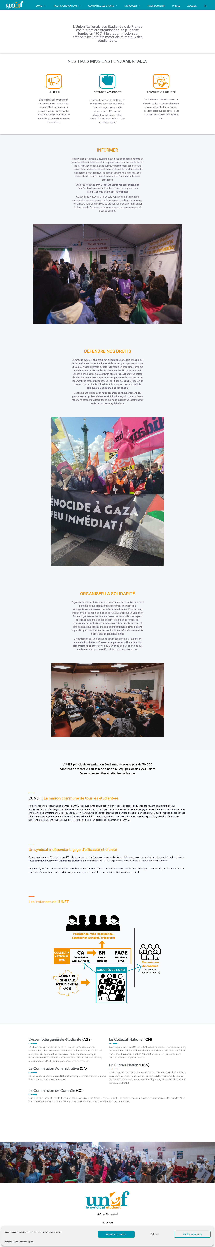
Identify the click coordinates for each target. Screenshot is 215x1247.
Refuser (154, 1234)
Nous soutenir (156, 6)
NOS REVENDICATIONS (66, 6)
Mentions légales (11, 1242)
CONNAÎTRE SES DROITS (101, 6)
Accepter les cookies (116, 1234)
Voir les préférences (192, 1234)
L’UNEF (39, 6)
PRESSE (176, 6)
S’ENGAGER (131, 6)
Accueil (191, 6)
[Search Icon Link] (205, 6)
